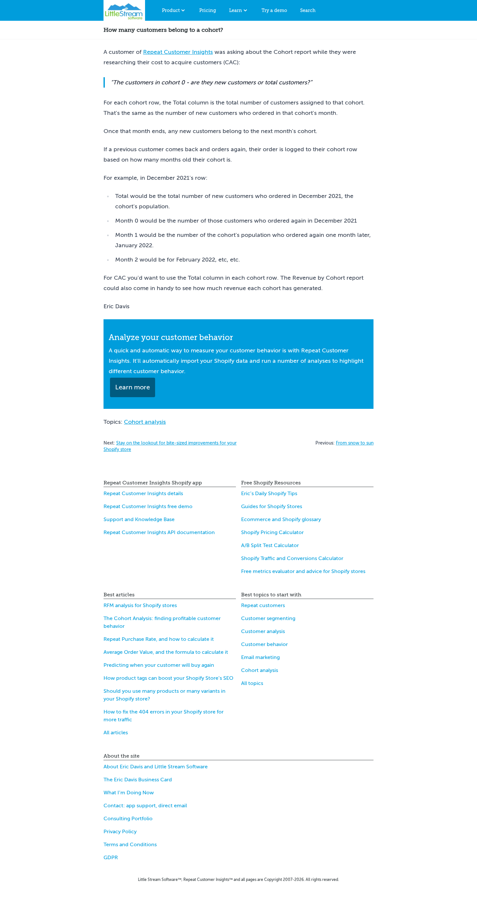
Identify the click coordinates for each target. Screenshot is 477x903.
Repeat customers (263, 605)
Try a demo (274, 10)
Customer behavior (264, 644)
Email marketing (260, 657)
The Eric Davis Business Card (138, 780)
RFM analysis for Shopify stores (140, 605)
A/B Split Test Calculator (270, 545)
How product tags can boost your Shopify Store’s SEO (168, 678)
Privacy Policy (120, 832)
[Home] (124, 10)
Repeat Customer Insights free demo (148, 506)
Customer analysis (263, 631)
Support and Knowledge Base (139, 519)
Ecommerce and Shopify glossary (281, 519)
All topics (252, 683)
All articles (116, 733)
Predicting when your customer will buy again (159, 665)
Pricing (207, 10)
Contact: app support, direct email (145, 806)
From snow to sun (354, 443)
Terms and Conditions (130, 845)
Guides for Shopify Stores (271, 506)
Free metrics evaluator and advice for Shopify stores (303, 571)
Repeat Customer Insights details (143, 493)
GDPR (111, 857)
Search (307, 10)
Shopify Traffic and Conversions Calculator (292, 558)
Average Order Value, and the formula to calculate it (166, 652)
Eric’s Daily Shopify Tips (269, 493)
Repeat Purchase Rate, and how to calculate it (159, 639)
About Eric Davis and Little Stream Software (156, 767)
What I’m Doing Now (129, 793)
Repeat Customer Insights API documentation (159, 532)
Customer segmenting (268, 618)
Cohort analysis (145, 422)
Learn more (132, 387)
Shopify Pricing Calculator (272, 532)
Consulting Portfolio (128, 819)
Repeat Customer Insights (178, 52)
